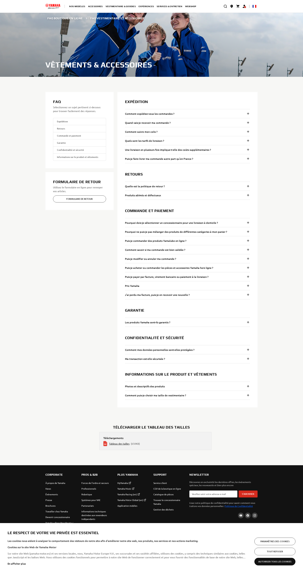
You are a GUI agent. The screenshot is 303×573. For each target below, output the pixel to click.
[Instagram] (255, 515)
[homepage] (52, 6)
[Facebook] (248, 515)
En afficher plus (17, 563)
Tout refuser (275, 551)
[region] (151, 548)
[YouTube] (241, 515)
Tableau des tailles (119, 443)
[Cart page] (238, 6)
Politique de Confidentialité (239, 506)
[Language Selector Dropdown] (254, 6)
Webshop (190, 6)
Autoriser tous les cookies (274, 561)
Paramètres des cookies (275, 541)
